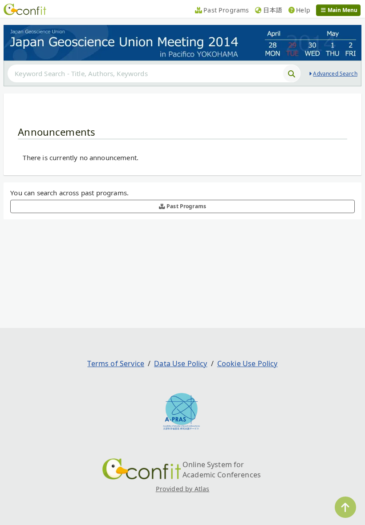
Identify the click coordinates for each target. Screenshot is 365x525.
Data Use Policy (180, 363)
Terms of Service (115, 363)
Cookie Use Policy (247, 363)
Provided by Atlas (183, 489)
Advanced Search (335, 73)
